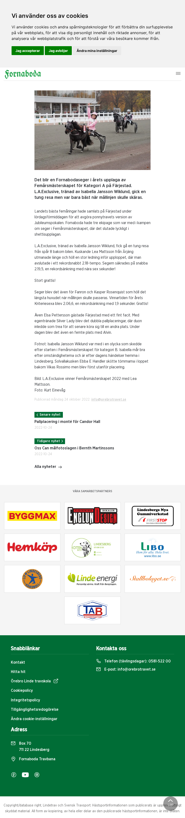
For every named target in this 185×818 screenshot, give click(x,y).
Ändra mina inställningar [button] (97, 51)
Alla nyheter (45, 467)
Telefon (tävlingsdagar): (137, 661)
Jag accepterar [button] (27, 51)
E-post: (129, 669)
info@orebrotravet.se (108, 399)
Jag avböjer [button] (58, 51)
